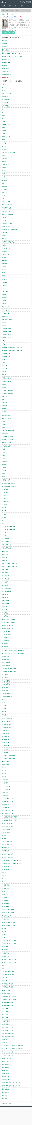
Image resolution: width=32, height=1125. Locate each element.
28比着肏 (4, 167)
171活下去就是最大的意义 (8, 922)
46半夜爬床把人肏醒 (7, 223)
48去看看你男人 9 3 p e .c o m (9, 229)
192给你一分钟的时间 (7, 1052)
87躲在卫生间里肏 (6, 415)
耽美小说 (3, 2)
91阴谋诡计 (5, 433)
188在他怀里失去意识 (7, 1027)
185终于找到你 (5, 1008)
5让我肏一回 (5, 96)
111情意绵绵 (5, 551)
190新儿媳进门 (5, 1039)
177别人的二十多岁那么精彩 (9, 959)
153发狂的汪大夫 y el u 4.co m (9, 810)
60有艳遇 (4, 266)
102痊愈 (4, 495)
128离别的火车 (5, 656)
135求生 (4, 699)
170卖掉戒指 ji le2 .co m (8, 916)
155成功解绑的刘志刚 (7, 823)
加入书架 (11, 32)
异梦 (3, 16)
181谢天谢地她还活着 (7, 984)
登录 (27, 2)
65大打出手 (5, 288)
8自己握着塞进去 (6, 106)
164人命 (4, 878)
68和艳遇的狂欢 (6, 307)
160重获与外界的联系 (7, 854)
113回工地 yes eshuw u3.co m (9, 563)
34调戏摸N (4, 186)
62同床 (3, 273)
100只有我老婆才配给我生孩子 (9, 483)
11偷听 (3, 115)
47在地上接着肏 (6, 226)
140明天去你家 (5, 730)
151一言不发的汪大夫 (7, 798)
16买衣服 (4, 130)
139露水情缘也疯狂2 (7, 724)
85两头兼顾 (5, 402)
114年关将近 (5, 569)
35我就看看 (5, 189)
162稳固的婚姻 (5, 866)
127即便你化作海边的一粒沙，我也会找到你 (13, 650)
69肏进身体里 (5, 313)
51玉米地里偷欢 (6, 238)
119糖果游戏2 (5, 600)
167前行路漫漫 (5, 897)
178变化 (4, 965)
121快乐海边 (5, 613)
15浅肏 (3, 127)
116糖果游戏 (5, 582)
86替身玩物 (5, 409)
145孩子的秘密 (5, 761)
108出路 (4, 532)
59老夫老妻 (5, 263)
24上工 (3, 155)
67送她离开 (5, 300)
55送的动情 (5, 251)
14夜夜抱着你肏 (6, 124)
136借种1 (4, 705)
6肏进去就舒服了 (6, 99)
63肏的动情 (5, 279)
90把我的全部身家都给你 (8, 430)
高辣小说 (8, 10)
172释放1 (4, 928)
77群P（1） (5, 359)
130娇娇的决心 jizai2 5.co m (9, 668)
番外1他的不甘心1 (6, 1058)
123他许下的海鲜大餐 (7, 625)
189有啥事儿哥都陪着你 (8, 1033)
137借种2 (4, 712)
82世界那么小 (5, 387)
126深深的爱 (5, 644)
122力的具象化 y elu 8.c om (9, 619)
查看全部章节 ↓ (6, 77)
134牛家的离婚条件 (7, 693)
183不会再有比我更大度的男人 (9, 996)
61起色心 (4, 269)
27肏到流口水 (5, 164)
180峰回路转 (5, 977)
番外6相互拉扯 (5, 47)
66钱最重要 (5, 294)
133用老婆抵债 (5, 687)
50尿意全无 (5, 235)
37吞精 (3, 195)
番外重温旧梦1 (5, 65)
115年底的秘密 (5, 576)
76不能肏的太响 (6, 353)
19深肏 (3, 140)
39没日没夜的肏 (6, 201)
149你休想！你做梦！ (7, 786)
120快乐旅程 (5, 606)
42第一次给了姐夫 (6, 211)
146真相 (4, 767)
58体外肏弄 (5, 260)
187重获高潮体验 (6, 1021)
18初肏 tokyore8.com (7, 137)
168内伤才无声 (5, 903)
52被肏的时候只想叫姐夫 (8, 242)
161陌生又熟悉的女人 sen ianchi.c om (11, 860)
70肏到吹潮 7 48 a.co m (8, 319)
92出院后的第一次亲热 (7, 436)
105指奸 (4, 507)
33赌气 (3, 183)
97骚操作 (4, 467)
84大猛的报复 (5, 396)
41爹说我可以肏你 (6, 208)
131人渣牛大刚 (5, 674)
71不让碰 (4, 322)
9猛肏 (3, 109)
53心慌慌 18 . (5, 245)
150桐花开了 (5, 792)
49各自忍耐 (5, 232)
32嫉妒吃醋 (5, 180)
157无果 (4, 835)
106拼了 (4, 511)
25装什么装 (5, 158)
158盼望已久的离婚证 (7, 841)
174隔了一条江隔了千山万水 (9, 940)
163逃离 (4, 872)
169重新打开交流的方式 (8, 909)
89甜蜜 (3, 427)
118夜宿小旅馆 (5, 594)
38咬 (3, 198)
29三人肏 (4, 170)
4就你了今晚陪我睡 (7, 93)
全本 (16, 6)
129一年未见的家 (6, 662)
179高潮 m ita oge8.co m (8, 971)
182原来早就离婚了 (7, 990)
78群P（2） (5, 365)
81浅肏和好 (5, 384)
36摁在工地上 (5, 192)
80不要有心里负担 (6, 378)
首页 (3, 10)
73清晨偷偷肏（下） (7, 334)
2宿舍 (3, 87)
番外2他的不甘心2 (6, 71)
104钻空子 (4, 504)
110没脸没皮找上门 (6, 545)
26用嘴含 (4, 161)
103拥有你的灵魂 (6, 501)
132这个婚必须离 (6, 681)
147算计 (4, 773)
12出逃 (3, 118)
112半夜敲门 (5, 557)
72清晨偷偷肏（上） (7, 328)
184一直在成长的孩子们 (8, 1002)
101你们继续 (5, 489)
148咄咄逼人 (5, 780)
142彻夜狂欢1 (5, 742)
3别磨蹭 (4, 90)
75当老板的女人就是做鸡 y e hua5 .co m (12, 347)
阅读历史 (22, 2)
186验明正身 (5, 1015)
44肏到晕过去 (5, 217)
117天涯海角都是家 (6, 588)
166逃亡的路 (5, 891)
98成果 (3, 473)
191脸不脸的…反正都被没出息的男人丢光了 (13, 1045)
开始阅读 (5, 32)
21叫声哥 (4, 146)
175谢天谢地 (5, 946)
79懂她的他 (5, 371)
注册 (30, 2)
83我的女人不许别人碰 (7, 390)
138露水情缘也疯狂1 (7, 718)
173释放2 (4, 934)
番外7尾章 (10, 28)
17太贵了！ (5, 133)
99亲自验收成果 (6, 480)
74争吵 (3, 341)
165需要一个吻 (5, 885)
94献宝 (3, 449)
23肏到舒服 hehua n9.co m (8, 152)
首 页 (3, 6)
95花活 (3, 455)
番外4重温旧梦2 (6, 59)
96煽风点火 (5, 461)
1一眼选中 (4, 84)
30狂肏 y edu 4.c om (7, 174)
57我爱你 (4, 257)
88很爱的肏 (5, 421)
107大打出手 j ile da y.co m (8, 526)
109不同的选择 (5, 538)
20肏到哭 (4, 143)
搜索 (22, 6)
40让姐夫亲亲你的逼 (7, 205)
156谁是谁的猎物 (6, 829)
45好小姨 (4, 220)
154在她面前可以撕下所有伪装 (9, 817)
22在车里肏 (5, 149)
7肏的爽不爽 (5, 102)
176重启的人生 (5, 953)
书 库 (10, 6)
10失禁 (3, 112)
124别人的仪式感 (6, 631)
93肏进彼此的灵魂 (6, 443)
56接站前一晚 (5, 254)
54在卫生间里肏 (6, 248)
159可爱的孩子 (5, 848)
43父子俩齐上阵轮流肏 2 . (8, 214)
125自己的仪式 (5, 637)
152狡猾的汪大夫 (6, 804)
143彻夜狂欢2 (5, 749)
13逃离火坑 (5, 121)
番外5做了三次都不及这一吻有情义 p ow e (12, 53)
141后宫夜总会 (5, 736)
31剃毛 (3, 177)
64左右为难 (5, 282)
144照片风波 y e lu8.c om (8, 755)
